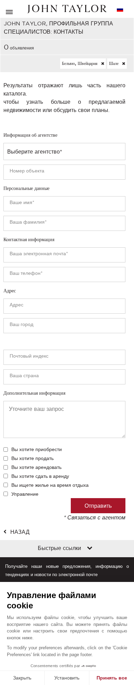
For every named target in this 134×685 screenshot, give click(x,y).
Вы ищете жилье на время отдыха (50, 485)
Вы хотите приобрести (36, 449)
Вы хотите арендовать (36, 467)
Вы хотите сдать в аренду (40, 476)
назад (20, 532)
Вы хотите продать (32, 458)
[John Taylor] (67, 9)
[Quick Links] (90, 548)
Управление (24, 494)
